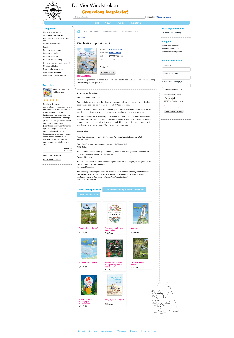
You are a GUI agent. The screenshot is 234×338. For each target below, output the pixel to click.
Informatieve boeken (110, 31)
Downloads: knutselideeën (54, 75)
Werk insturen (107, 331)
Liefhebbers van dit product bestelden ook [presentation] (124, 189)
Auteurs (121, 23)
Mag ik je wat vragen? (114, 299)
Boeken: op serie (50, 57)
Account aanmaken (170, 49)
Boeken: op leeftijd (51, 53)
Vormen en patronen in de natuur (114, 229)
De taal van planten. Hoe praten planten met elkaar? (113, 265)
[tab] (90, 189)
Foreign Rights (150, 331)
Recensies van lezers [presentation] (88, 195)
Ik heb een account (170, 46)
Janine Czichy (115, 53)
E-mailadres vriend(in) (171, 82)
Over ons (93, 331)
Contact (81, 331)
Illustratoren (135, 23)
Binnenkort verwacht (52, 32)
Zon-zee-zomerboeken (53, 35)
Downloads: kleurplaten (53, 69)
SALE (45, 47)
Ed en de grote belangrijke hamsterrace (85, 301)
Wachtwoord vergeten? (172, 52)
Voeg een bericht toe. (173, 89)
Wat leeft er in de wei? (88, 228)
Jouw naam (167, 65)
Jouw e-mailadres (169, 73)
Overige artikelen (50, 66)
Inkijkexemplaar (84, 75)
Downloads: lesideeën (52, 72)
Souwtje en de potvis (88, 263)
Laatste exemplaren (51, 44)
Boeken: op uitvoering (52, 60)
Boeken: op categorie (92, 31)
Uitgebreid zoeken (164, 17)
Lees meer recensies (52, 155)
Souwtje (134, 228)
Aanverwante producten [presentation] (90, 189)
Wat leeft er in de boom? (138, 264)
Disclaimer (134, 331)
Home (78, 31)
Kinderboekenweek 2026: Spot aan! (56, 40)
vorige (81, 37)
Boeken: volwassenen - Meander (57, 63)
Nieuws (108, 23)
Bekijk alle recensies (52, 159)
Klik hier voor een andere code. (174, 101)
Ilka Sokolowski (115, 49)
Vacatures (121, 331)
